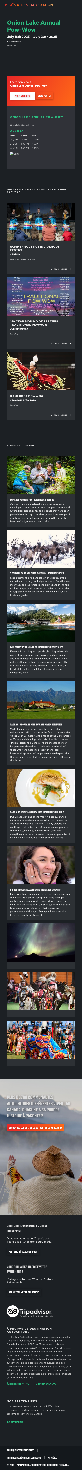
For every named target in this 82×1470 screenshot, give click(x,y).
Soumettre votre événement (24, 1292)
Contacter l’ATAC (46, 1383)
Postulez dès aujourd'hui (23, 1252)
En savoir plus (15, 1421)
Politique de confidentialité (20, 1450)
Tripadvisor (49, 1315)
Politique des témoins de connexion (24, 1458)
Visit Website (22, 96)
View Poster (45, 96)
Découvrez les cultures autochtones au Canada (35, 1128)
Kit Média (52, 1458)
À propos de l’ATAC (18, 1383)
